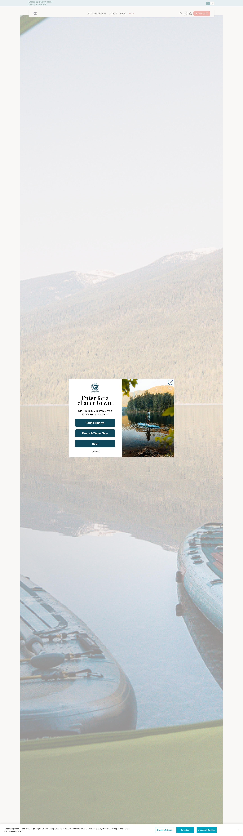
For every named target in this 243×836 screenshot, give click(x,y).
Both (95, 444)
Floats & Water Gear (95, 433)
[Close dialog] (170, 382)
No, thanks (95, 451)
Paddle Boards (95, 423)
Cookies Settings (164, 830)
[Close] (238, 830)
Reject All (185, 830)
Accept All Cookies (206, 830)
